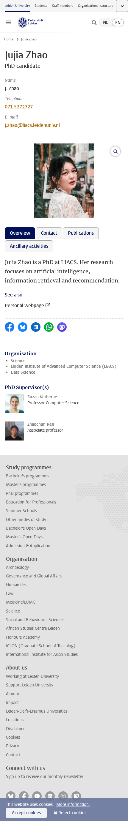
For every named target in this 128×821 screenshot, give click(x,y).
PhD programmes (22, 493)
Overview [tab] (20, 233)
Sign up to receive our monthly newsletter (44, 776)
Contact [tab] (49, 233)
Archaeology (17, 567)
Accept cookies (26, 813)
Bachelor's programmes (27, 476)
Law (10, 593)
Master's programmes (26, 484)
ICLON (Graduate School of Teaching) (40, 646)
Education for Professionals (31, 502)
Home (8, 39)
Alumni (12, 694)
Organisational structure (95, 6)
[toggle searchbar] (94, 22)
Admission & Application (28, 546)
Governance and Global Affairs (34, 576)
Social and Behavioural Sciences (35, 620)
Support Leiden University (29, 685)
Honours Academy (23, 637)
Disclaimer (15, 729)
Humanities (16, 585)
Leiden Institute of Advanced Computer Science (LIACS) (63, 366)
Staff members (62, 6)
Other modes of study (26, 519)
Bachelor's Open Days (26, 528)
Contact (13, 755)
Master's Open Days (24, 537)
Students (41, 6)
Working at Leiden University (32, 676)
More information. (73, 804)
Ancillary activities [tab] (29, 246)
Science (18, 361)
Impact (12, 702)
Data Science (23, 372)
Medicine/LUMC (20, 602)
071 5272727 (19, 107)
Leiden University (17, 6)
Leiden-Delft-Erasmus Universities (36, 711)
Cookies (13, 737)
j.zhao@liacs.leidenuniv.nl (32, 125)
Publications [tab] (81, 233)
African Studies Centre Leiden (33, 628)
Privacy (12, 746)
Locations (15, 720)
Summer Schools (21, 511)
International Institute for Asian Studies (42, 654)
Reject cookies (72, 813)
